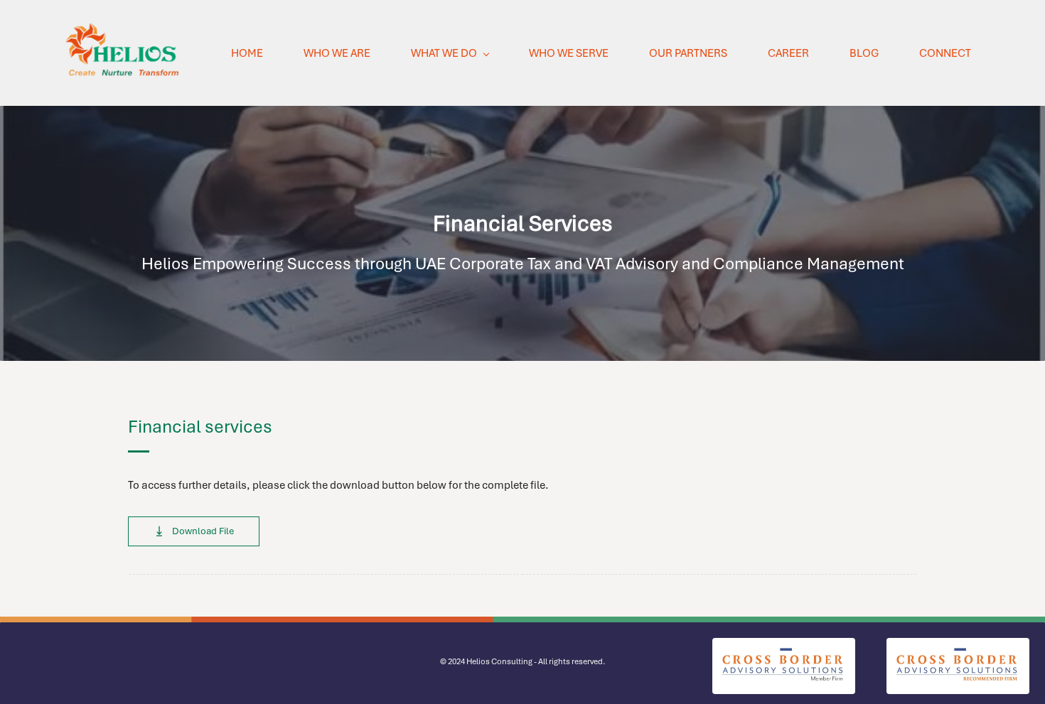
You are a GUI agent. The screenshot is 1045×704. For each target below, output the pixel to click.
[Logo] (123, 53)
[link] (784, 646)
